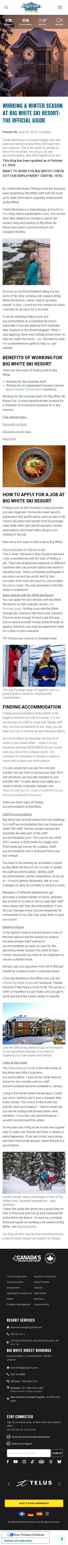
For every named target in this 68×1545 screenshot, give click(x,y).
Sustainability (41, 1304)
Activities (45, 132)
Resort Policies (42, 1282)
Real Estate (40, 1293)
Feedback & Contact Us (19, 1293)
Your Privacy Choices (29, 1534)
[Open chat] (58, 1535)
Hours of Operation (17, 1276)
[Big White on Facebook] (8, 1462)
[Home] (32, 7)
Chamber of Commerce (28, 389)
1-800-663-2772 (24, 1381)
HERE (58, 176)
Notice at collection (18, 1540)
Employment (13, 1287)
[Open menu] (60, 7)
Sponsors (39, 1299)
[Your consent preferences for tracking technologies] (62, 1539)
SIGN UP (57, 1453)
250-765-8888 (17, 1374)
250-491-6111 (17, 1334)
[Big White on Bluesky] (59, 1462)
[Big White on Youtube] (15, 1462)
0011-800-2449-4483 (26, 1389)
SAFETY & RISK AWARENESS (34, 1503)
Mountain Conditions (45, 1276)
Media (10, 1299)
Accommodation (15, 1282)
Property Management (19, 1304)
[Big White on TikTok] (32, 1462)
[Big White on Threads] (51, 1462)
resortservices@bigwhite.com (26, 1327)
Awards (38, 1287)
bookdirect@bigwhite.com (24, 1367)
